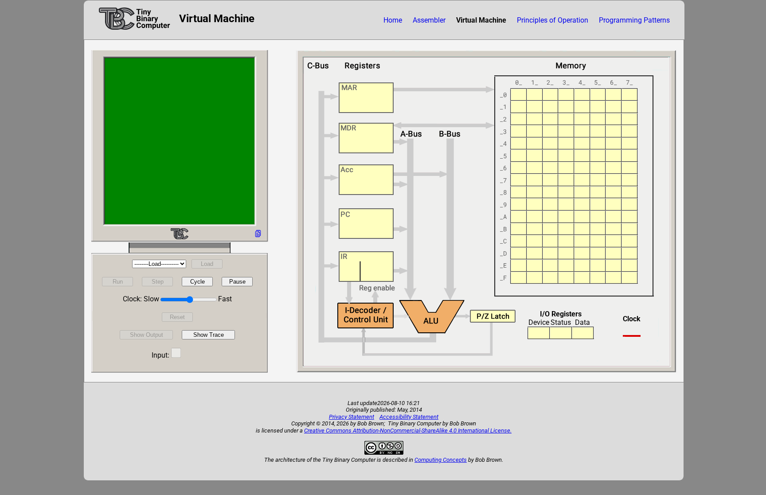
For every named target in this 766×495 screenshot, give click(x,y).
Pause (237, 281)
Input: (160, 355)
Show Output (146, 334)
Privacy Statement (351, 416)
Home (392, 20)
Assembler (429, 20)
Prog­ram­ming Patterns (634, 20)
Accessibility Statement (408, 416)
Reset (177, 317)
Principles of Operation (552, 20)
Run (118, 281)
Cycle (197, 281)
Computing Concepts (440, 459)
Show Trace (208, 334)
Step (158, 281)
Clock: (132, 299)
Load (207, 264)
